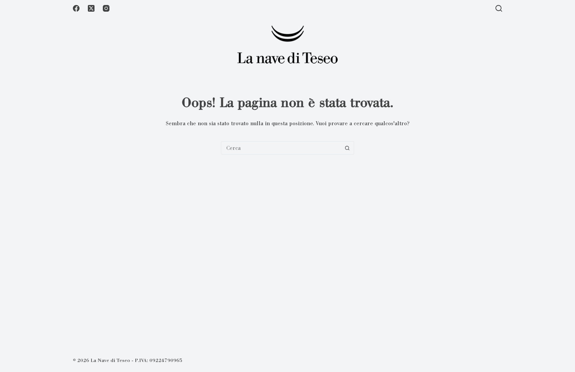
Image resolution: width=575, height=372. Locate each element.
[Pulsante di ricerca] (347, 148)
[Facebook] (76, 8)
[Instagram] (106, 8)
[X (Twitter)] (91, 8)
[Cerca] (498, 8)
